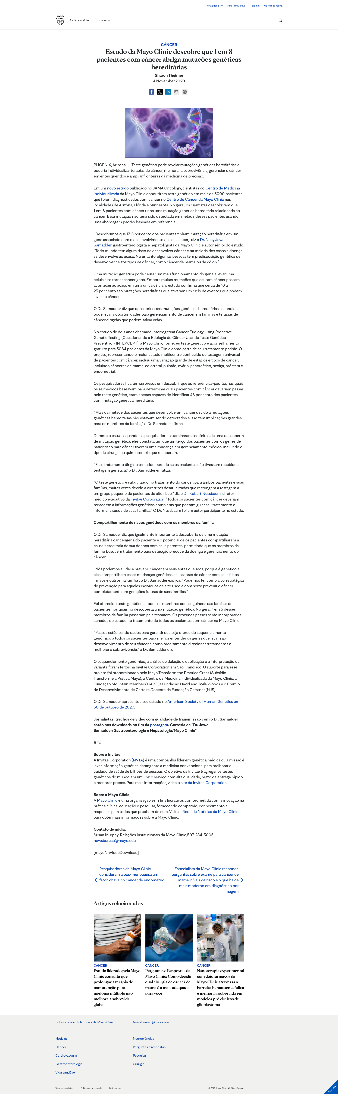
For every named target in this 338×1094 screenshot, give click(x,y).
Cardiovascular (66, 1055)
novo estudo (118, 188)
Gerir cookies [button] (115, 1088)
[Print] (184, 91)
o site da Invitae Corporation (202, 782)
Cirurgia (138, 1064)
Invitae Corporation (147, 499)
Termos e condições (64, 1088)
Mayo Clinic (107, 800)
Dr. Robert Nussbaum (202, 493)
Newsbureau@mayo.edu (151, 1022)
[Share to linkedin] (168, 91)
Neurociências (143, 1038)
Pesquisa (139, 1055)
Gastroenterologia (68, 1064)
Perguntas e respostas (149, 1047)
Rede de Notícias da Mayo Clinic (210, 811)
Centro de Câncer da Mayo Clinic (195, 199)
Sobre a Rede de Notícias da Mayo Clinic (84, 1022)
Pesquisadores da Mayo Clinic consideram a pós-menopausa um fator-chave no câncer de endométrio (131, 874)
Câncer (60, 1047)
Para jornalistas (236, 5)
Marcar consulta (273, 5)
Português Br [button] (213, 5)
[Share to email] (177, 91)
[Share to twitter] (160, 91)
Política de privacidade (91, 1088)
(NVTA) (138, 760)
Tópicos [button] (103, 20)
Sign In (255, 5)
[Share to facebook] (152, 91)
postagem (159, 724)
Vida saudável (65, 1072)
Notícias (61, 1038)
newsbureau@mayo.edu (115, 840)
